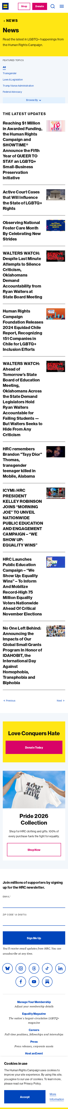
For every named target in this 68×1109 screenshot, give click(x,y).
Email (13, 896)
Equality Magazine (34, 1013)
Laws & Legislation (13, 79)
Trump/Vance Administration (18, 85)
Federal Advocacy (12, 91)
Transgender (10, 73)
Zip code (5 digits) (21, 914)
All (4, 67)
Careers (34, 1030)
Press (34, 1041)
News (12, 20)
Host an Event (34, 1053)
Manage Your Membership (34, 1002)
